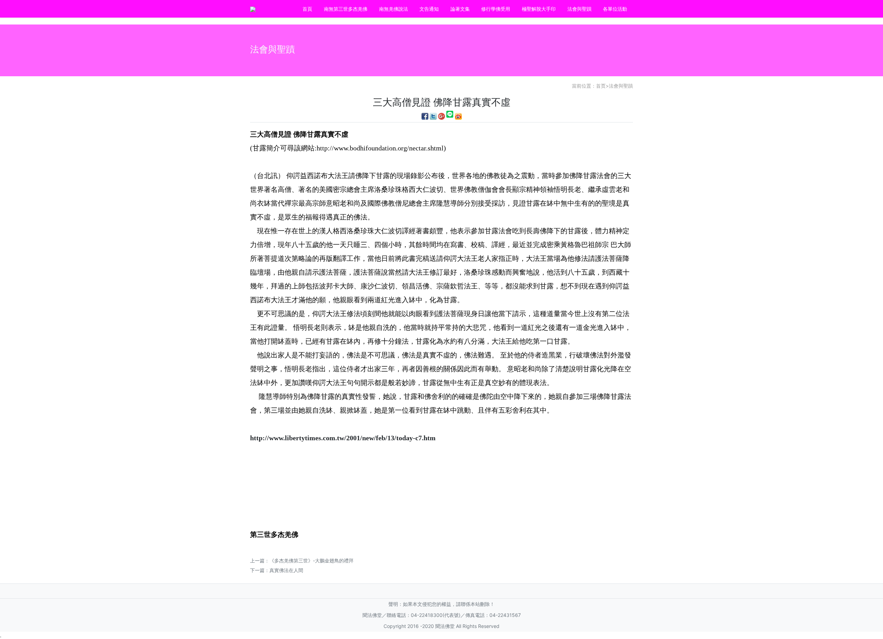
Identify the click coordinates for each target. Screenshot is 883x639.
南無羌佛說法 (393, 9)
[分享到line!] (450, 116)
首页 (601, 86)
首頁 (307, 9)
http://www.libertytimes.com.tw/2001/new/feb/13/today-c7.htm (343, 438)
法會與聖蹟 (579, 9)
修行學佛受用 (495, 9)
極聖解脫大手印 (539, 9)
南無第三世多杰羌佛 (345, 9)
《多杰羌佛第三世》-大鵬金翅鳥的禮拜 (311, 560)
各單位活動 (615, 9)
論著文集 (460, 9)
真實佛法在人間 (286, 570)
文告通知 (429, 9)
